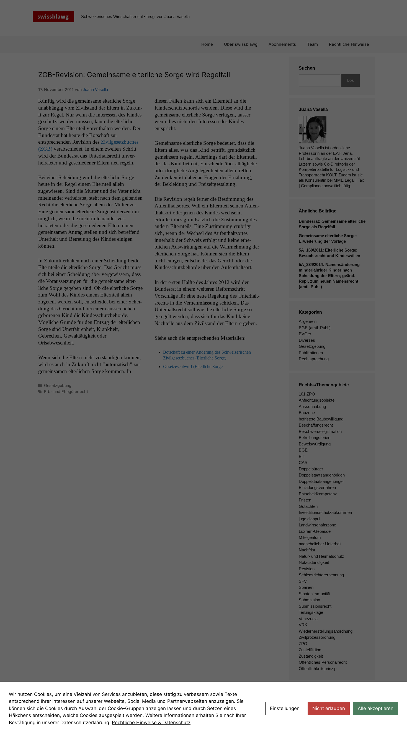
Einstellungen (285, 708)
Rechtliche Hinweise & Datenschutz (151, 722)
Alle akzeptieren (375, 708)
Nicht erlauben (328, 708)
